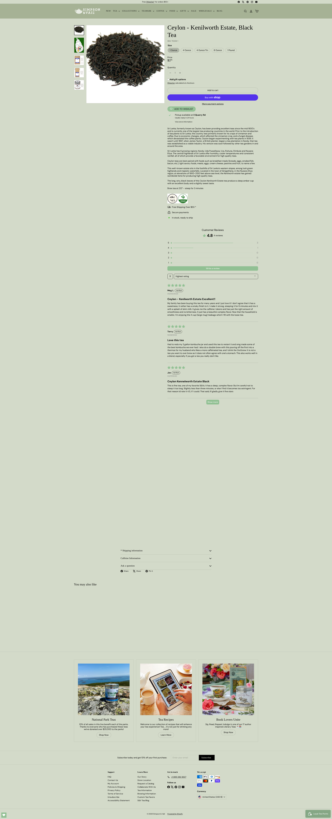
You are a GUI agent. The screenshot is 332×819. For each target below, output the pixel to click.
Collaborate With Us (146, 787)
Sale (194, 11)
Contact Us (113, 780)
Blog (220, 11)
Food (173, 11)
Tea (115, 11)
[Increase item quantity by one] (180, 73)
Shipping (171, 83)
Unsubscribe (113, 797)
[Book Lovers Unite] (228, 689)
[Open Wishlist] (3, 815)
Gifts (183, 11)
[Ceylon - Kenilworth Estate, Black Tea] (89, 614)
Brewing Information (146, 793)
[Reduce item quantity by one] (170, 73)
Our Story (141, 777)
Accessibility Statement (119, 800)
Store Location (144, 780)
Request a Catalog (145, 783)
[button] (212, 242)
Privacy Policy (114, 790)
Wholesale (206, 11)
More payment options (213, 104)
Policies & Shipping (116, 787)
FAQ (109, 777)
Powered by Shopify (175, 814)
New (108, 11)
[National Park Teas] (104, 689)
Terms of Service (115, 793)
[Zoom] (125, 64)
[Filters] (170, 276)
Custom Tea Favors (146, 797)
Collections (129, 11)
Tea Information (144, 790)
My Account (113, 783)
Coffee (161, 11)
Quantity (171, 67)
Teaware (147, 11)
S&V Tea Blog (143, 800)
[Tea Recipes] (166, 689)
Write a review (213, 268)
